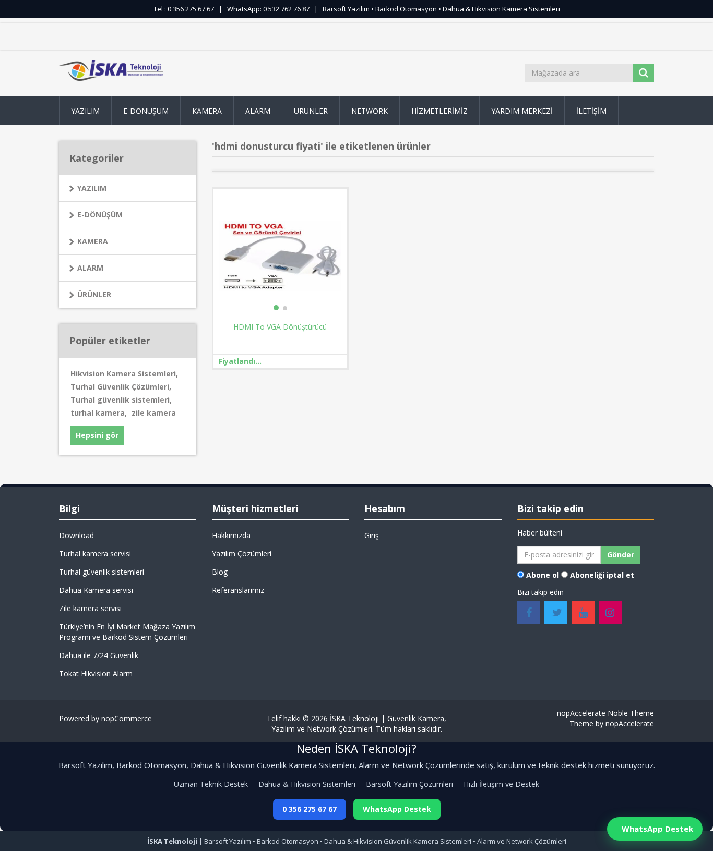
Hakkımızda (231, 535)
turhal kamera (98, 413)
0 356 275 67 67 (309, 809)
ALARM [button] (257, 111)
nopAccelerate (629, 723)
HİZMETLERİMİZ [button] (439, 111)
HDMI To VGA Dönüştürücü (280, 327)
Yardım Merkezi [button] (522, 111)
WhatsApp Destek (397, 809)
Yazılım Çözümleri (241, 553)
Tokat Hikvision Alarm (96, 673)
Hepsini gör (97, 435)
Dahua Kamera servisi (96, 590)
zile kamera (154, 413)
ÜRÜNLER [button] (311, 111)
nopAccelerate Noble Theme (605, 713)
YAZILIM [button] (85, 111)
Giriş (371, 535)
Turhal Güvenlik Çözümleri (120, 387)
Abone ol (542, 575)
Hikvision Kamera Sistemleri (124, 374)
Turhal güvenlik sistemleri (121, 400)
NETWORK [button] (369, 111)
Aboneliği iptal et (602, 575)
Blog (220, 572)
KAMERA (92, 241)
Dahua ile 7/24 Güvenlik (98, 655)
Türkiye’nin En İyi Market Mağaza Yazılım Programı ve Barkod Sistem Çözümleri (127, 632)
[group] (280, 255)
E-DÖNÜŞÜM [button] (146, 111)
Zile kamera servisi (90, 608)
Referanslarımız (238, 590)
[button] (207, 110)
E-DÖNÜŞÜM (100, 215)
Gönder (620, 555)
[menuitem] (85, 110)
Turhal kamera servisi (95, 553)
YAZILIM (91, 188)
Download (76, 535)
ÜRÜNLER (94, 294)
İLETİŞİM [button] (591, 111)
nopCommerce (126, 718)
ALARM (90, 268)
